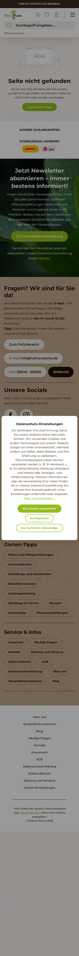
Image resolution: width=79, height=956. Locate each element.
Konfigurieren (39, 518)
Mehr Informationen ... (39, 498)
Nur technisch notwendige (39, 528)
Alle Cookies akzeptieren (39, 508)
